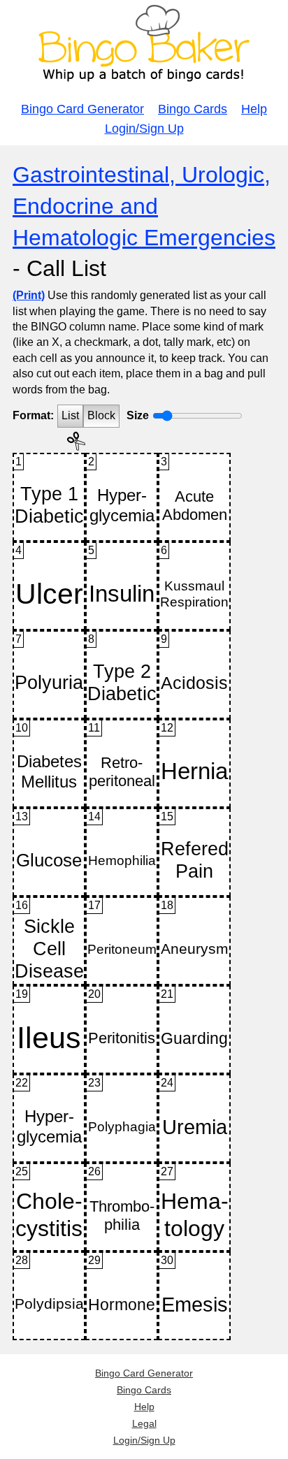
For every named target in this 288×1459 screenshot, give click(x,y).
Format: (33, 415)
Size (138, 415)
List (70, 415)
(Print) (29, 295)
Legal (144, 1423)
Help (254, 109)
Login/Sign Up (144, 129)
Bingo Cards (192, 109)
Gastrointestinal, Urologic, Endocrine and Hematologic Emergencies (144, 206)
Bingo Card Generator (82, 109)
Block (101, 415)
